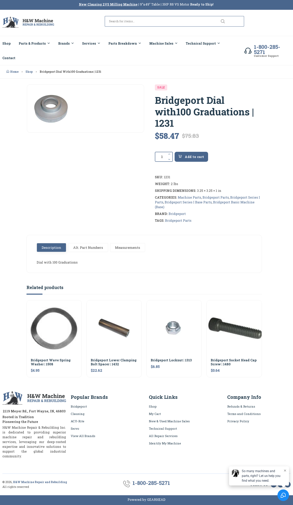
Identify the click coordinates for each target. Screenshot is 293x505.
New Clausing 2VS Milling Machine (108, 4)
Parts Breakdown (122, 43)
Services (89, 43)
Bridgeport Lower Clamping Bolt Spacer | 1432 (114, 362)
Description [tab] (51, 247)
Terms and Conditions (244, 414)
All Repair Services (163, 436)
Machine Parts (189, 197)
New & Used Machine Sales (169, 421)
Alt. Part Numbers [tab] (88, 247)
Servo (75, 428)
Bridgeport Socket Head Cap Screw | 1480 (234, 362)
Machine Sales (161, 43)
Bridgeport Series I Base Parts (188, 202)
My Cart (155, 414)
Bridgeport (177, 214)
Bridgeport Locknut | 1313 (171, 360)
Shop (6, 43)
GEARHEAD (156, 499)
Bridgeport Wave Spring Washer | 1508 (51, 362)
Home (14, 72)
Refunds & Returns (241, 406)
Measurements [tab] (127, 247)
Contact (8, 58)
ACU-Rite (77, 421)
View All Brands (83, 436)
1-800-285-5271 (267, 49)
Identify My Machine (165, 443)
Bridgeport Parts (216, 197)
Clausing (78, 414)
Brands (64, 43)
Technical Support (201, 43)
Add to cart (194, 157)
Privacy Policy (238, 421)
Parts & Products (32, 43)
